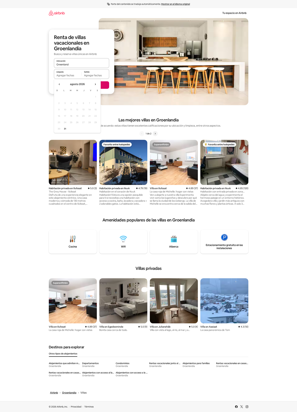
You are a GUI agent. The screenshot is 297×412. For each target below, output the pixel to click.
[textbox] (67, 75)
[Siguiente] (155, 133)
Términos (89, 406)
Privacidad (76, 406)
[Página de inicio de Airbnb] (57, 13)
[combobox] (81, 64)
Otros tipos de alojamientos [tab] (63, 353)
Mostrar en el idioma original (175, 4)
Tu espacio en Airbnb (234, 13)
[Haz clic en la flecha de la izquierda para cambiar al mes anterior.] (59, 84)
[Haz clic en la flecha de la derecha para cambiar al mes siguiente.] (95, 84)
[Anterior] (141, 133)
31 (65, 128)
